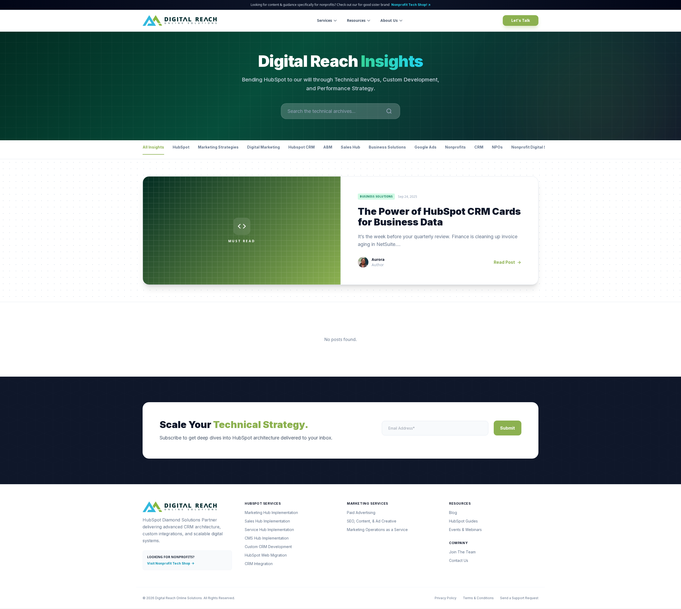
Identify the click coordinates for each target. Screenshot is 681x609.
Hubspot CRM (301, 147)
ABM (327, 147)
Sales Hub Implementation (267, 521)
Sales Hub (350, 147)
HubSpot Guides (463, 521)
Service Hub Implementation (269, 529)
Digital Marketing (263, 147)
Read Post (507, 262)
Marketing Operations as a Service (377, 529)
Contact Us (458, 560)
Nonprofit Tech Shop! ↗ (410, 5)
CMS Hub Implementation (267, 538)
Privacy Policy (445, 598)
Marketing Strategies (218, 147)
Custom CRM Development (268, 546)
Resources (356, 20)
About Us (389, 20)
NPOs (497, 147)
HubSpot (181, 147)
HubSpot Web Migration (266, 555)
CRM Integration (259, 563)
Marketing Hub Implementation (271, 512)
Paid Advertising (361, 512)
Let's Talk (520, 20)
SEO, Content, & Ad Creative (371, 521)
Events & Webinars (465, 529)
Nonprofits (455, 147)
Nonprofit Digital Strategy (535, 147)
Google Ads (425, 147)
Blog (453, 512)
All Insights (153, 147)
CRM (478, 147)
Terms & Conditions (478, 598)
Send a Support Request (519, 598)
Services (324, 20)
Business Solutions (387, 147)
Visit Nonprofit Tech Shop (170, 563)
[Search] (389, 111)
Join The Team (462, 552)
